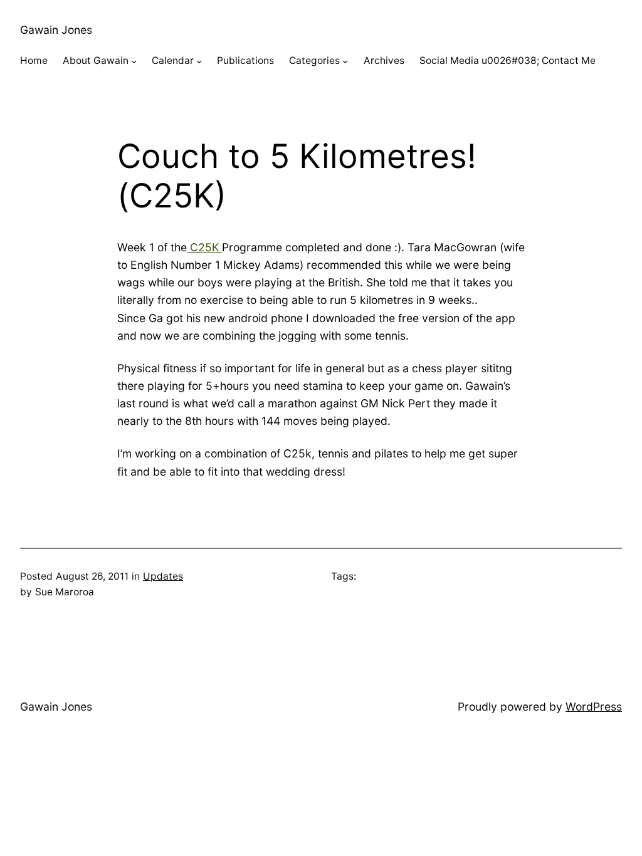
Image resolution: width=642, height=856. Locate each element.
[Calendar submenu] (199, 61)
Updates (163, 576)
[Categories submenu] (345, 61)
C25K (204, 247)
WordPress (594, 706)
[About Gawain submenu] (134, 61)
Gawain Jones (56, 29)
